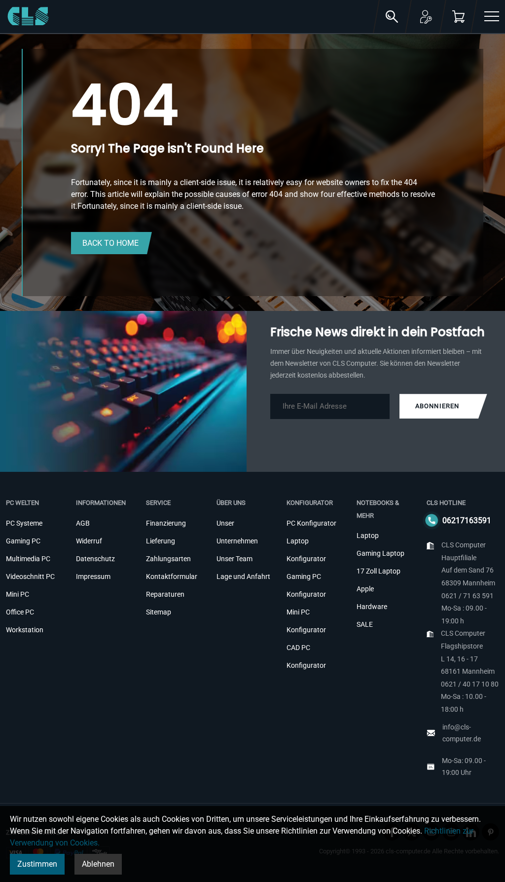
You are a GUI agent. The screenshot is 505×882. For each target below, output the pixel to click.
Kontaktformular (171, 576)
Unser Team (234, 559)
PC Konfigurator (311, 523)
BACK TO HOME (110, 243)
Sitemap (158, 612)
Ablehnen (98, 864)
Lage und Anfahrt (243, 576)
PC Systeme (24, 523)
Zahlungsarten (168, 559)
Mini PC (17, 594)
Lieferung (160, 541)
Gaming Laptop (380, 553)
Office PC (20, 612)
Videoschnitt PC (30, 576)
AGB (83, 523)
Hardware (372, 607)
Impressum (93, 576)
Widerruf (89, 541)
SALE (365, 624)
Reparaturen (165, 594)
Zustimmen (37, 864)
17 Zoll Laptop (378, 571)
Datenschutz (95, 559)
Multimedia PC (28, 559)
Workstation (24, 630)
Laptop (368, 535)
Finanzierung (166, 523)
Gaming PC (23, 541)
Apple (365, 589)
